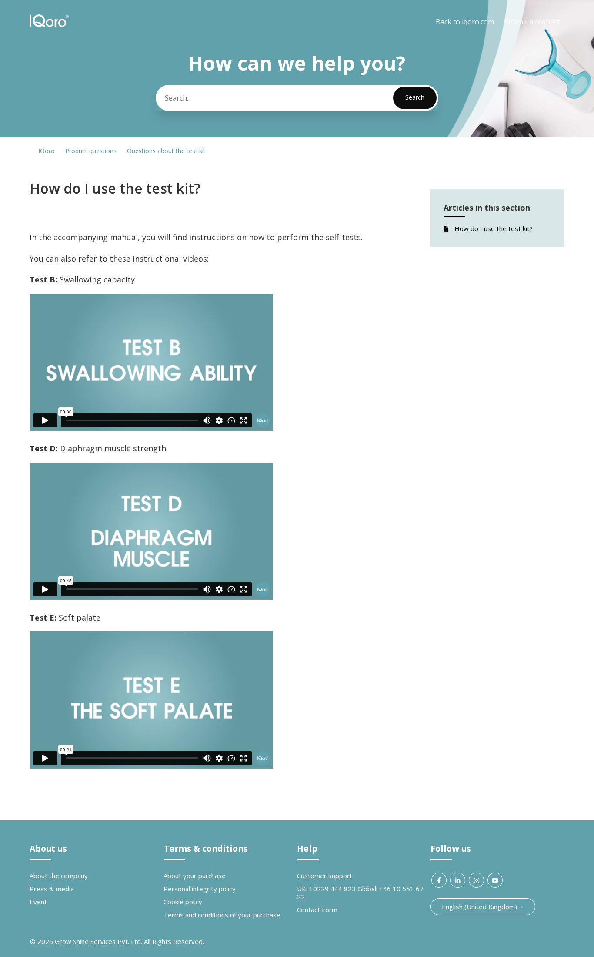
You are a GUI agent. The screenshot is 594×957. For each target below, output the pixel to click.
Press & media (52, 888)
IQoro (46, 151)
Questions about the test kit (166, 151)
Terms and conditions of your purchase (222, 914)
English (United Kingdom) (480, 906)
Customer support (324, 875)
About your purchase (195, 875)
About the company (59, 875)
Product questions (91, 151)
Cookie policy (183, 901)
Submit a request (532, 22)
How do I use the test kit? (493, 228)
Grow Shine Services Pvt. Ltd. (98, 941)
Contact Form (317, 909)
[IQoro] (49, 25)
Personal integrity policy (200, 888)
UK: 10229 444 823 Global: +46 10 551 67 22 (360, 892)
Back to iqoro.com (465, 22)
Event (38, 901)
